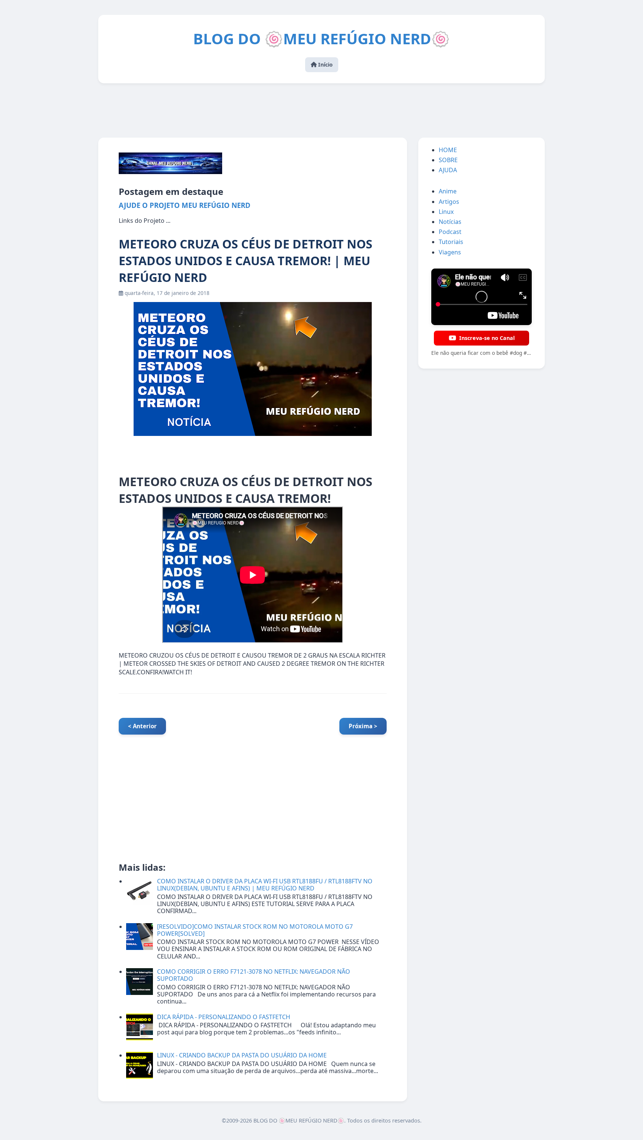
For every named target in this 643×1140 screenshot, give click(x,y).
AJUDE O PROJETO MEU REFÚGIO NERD (184, 205)
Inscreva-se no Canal (487, 337)
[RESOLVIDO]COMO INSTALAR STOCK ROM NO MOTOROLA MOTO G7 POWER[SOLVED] (255, 930)
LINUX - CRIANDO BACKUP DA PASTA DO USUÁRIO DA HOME (242, 1055)
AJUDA (448, 170)
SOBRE (448, 160)
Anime (448, 191)
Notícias (450, 222)
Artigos (449, 202)
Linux (446, 212)
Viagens (450, 252)
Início (325, 64)
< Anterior (142, 726)
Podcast (450, 232)
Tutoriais (451, 242)
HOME (448, 150)
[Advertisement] (321, 111)
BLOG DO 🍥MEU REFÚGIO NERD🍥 (321, 38)
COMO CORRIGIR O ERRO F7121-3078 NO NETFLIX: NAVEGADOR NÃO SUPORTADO (253, 975)
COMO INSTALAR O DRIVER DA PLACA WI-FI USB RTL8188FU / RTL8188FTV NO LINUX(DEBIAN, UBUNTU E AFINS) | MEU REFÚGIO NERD (264, 884)
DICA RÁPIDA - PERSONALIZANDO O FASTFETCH (223, 1017)
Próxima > (363, 726)
